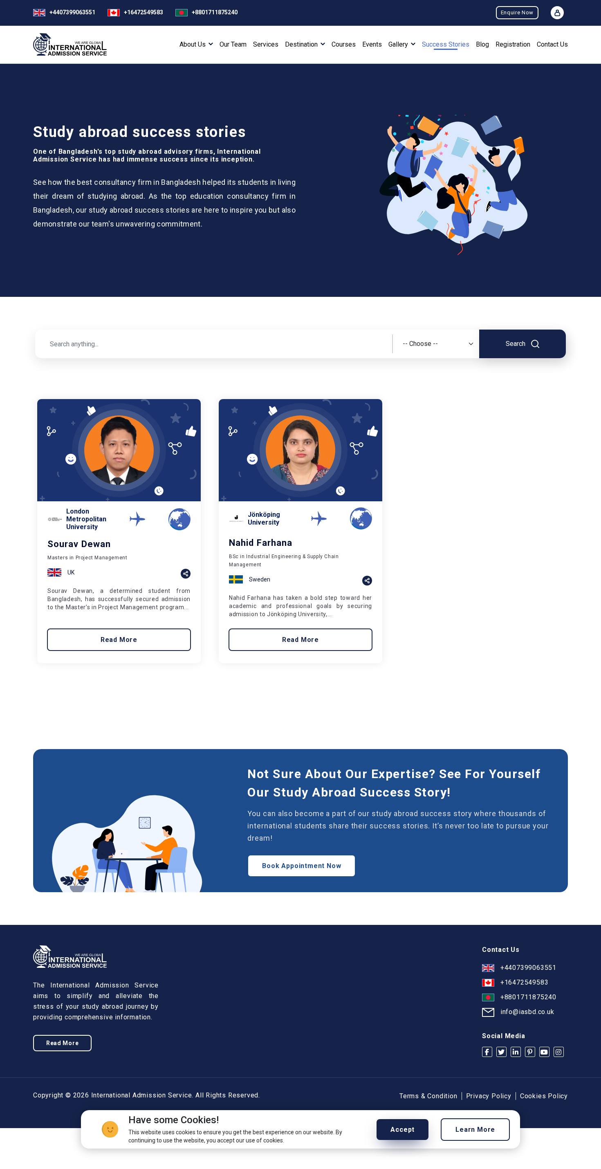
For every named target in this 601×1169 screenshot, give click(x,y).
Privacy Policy (488, 1096)
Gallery (399, 44)
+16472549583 (143, 12)
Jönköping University (264, 518)
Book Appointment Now (301, 866)
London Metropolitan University (86, 519)
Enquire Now (517, 12)
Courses (344, 44)
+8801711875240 (215, 12)
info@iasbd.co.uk (527, 1012)
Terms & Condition (428, 1096)
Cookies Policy (544, 1096)
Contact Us (552, 44)
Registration (513, 44)
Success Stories (445, 44)
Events (372, 44)
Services (265, 44)
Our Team (233, 44)
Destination (302, 44)
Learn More (475, 1129)
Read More (119, 640)
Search (516, 344)
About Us (193, 44)
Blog (482, 44)
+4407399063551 (72, 12)
